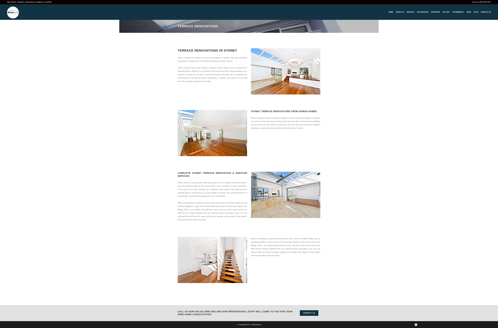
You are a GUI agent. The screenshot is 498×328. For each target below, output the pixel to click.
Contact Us (309, 313)
